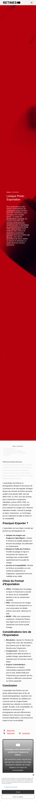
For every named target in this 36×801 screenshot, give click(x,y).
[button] (33, 775)
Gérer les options (18, 797)
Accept (18, 792)
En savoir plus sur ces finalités (10, 786)
